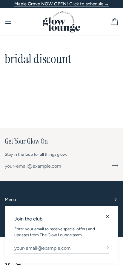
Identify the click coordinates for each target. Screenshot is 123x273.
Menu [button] (10, 199)
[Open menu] (14, 22)
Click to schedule (61, 4)
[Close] (110, 214)
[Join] (104, 247)
